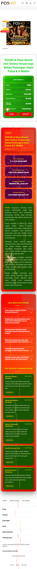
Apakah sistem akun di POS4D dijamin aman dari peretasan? (17, 358)
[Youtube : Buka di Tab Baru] (24, 560)
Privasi (12, 565)
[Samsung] (5, 3)
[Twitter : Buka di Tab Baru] (16, 560)
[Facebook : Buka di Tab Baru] (12, 560)
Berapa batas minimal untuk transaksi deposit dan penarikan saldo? (17, 331)
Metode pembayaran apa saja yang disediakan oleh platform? (17, 341)
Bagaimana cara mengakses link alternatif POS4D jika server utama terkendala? (17, 321)
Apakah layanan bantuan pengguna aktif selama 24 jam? (17, 349)
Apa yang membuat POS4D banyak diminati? (15, 311)
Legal (17, 565)
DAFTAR (25, 114)
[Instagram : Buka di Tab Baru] (20, 560)
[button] (26, 3)
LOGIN (11, 114)
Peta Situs (24, 565)
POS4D (7, 208)
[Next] (35, 284)
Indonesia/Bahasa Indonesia (10, 551)
